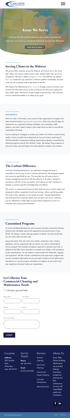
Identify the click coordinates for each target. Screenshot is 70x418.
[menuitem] (56, 414)
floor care (8, 79)
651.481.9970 (26, 363)
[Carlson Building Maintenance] (15, 4)
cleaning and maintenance (32, 121)
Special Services (43, 386)
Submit (9, 335)
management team (35, 76)
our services (34, 87)
